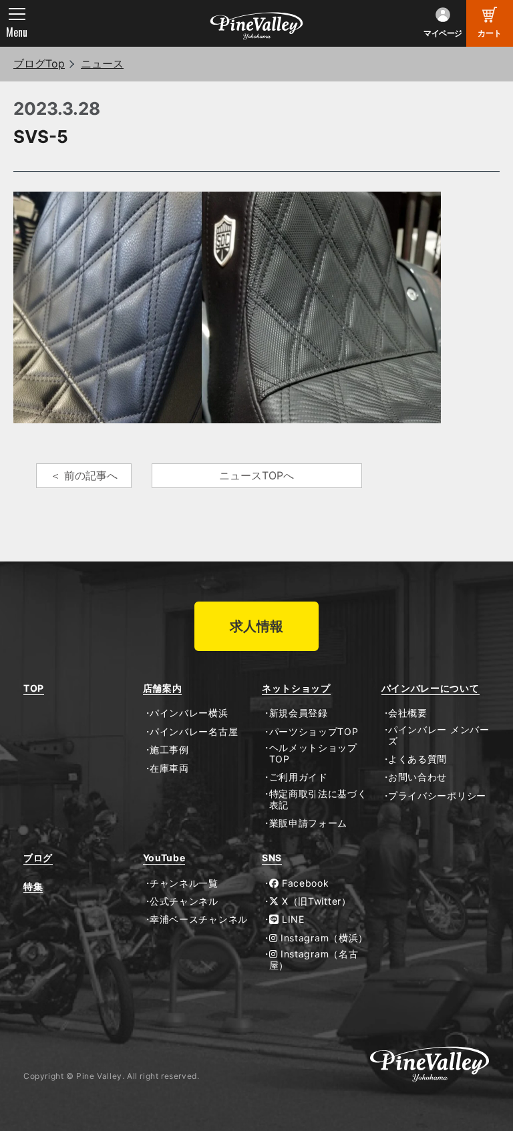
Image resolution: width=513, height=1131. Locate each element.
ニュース (102, 63)
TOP (33, 688)
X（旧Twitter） (315, 901)
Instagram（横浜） (322, 938)
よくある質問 (417, 759)
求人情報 (256, 626)
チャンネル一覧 (184, 883)
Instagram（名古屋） (314, 960)
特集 (33, 886)
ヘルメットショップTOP (313, 753)
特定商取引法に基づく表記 (318, 799)
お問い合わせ (417, 777)
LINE (292, 919)
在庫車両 (169, 768)
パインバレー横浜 (189, 713)
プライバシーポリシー (437, 795)
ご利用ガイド (298, 777)
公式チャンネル (184, 901)
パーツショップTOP (314, 731)
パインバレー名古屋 (194, 731)
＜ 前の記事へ (84, 475)
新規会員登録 (298, 713)
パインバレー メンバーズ (439, 735)
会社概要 (408, 713)
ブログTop (39, 63)
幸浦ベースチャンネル (199, 919)
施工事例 (169, 749)
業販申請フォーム (308, 823)
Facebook (304, 883)
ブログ (38, 858)
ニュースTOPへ (256, 475)
